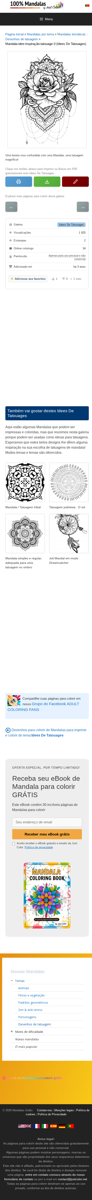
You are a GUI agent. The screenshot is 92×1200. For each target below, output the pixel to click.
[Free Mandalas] (24, 1125)
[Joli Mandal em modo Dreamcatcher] (69, 552)
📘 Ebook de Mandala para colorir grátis (32, 1078)
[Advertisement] (46, 343)
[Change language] (87, 5)
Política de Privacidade (52, 1114)
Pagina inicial (14, 34)
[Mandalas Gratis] (53, 1125)
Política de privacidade (39, 847)
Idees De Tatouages (71, 224)
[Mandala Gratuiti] (45, 1125)
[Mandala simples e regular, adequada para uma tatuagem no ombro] (25, 552)
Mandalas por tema (40, 34)
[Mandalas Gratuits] (36, 1125)
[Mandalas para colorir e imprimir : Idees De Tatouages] (8, 730)
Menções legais (64, 1110)
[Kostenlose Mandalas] (62, 1125)
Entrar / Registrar (78, 5)
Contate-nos (44, 1110)
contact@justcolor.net (72, 1179)
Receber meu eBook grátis (47, 834)
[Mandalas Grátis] (50, 5)
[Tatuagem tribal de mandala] (25, 501)
